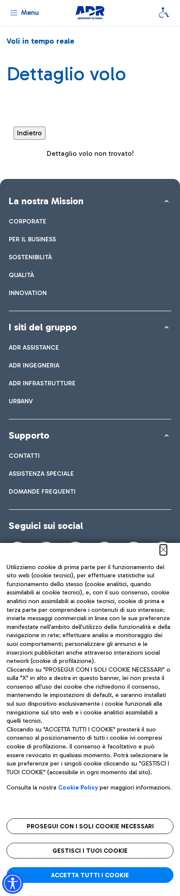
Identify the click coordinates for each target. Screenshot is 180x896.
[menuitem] (27, 221)
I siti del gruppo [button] (43, 327)
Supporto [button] (29, 435)
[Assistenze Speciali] (163, 12)
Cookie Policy (78, 787)
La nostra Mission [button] (46, 201)
